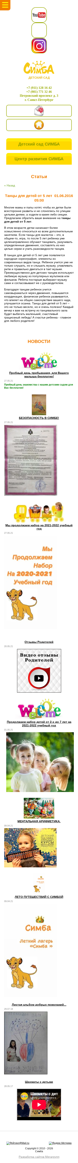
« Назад (9, 185)
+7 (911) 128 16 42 (39, 87)
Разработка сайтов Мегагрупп (39, 1156)
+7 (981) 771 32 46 (39, 91)
